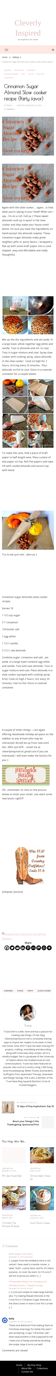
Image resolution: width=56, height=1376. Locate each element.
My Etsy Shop (34, 1365)
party (30, 991)
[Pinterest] (28, 947)
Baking (7, 70)
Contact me (27, 1371)
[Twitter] (12, 947)
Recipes (40, 74)
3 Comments (9, 109)
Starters (8, 78)
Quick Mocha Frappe (40, 1223)
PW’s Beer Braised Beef (11, 1176)
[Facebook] (6, 947)
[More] (49, 947)
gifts (31, 74)
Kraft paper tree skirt (21, 1253)
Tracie (9, 105)
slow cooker (44, 991)
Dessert (31, 70)
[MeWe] (33, 947)
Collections (42, 1368)
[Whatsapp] (44, 947)
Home (19, 1365)
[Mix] (38, 947)
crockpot (19, 70)
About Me (26, 1368)
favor (20, 991)
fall (23, 74)
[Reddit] (17, 947)
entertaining (11, 74)
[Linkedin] (22, 947)
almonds (8, 991)
